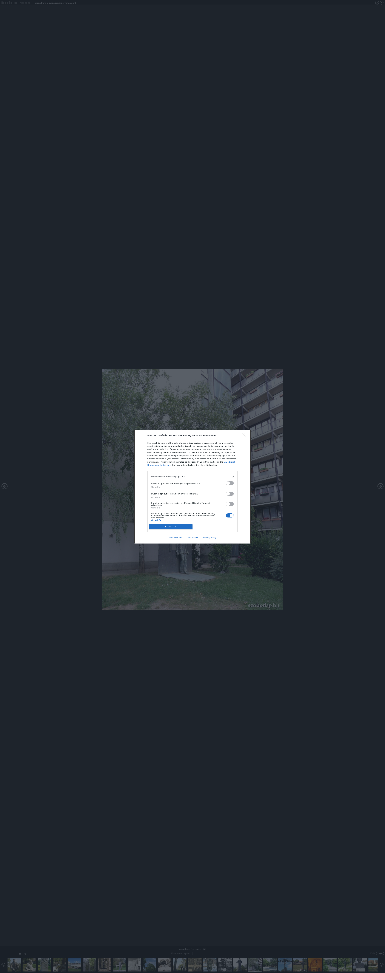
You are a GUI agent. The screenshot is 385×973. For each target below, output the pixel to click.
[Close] (244, 436)
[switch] (230, 483)
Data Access (192, 537)
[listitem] (192, 476)
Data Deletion (175, 537)
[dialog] (192, 486)
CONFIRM (170, 527)
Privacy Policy (209, 537)
